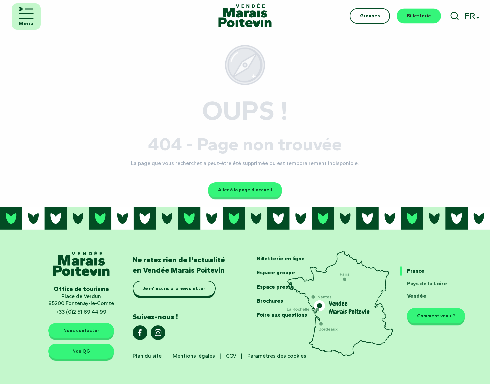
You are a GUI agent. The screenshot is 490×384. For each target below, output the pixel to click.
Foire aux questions (282, 315)
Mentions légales (194, 356)
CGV (231, 356)
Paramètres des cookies (276, 356)
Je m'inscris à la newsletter (174, 289)
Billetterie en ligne (281, 258)
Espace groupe (276, 272)
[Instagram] (158, 335)
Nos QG (81, 351)
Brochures (270, 301)
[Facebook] (140, 335)
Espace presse (275, 287)
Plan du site (147, 356)
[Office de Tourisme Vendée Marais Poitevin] (245, 15)
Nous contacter (81, 331)
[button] (454, 16)
